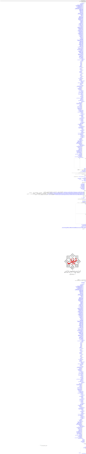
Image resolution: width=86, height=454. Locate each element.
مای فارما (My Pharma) (80, 48)
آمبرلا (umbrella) (81, 10)
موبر (82, 129)
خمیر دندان (82, 114)
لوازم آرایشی (82, 183)
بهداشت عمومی (82, 185)
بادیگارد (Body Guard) (80, 18)
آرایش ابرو (82, 67)
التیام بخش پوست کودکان (79, 143)
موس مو (83, 189)
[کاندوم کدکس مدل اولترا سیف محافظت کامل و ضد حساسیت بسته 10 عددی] (75, 192)
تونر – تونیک (81, 81)
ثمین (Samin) (81, 25)
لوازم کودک (81, 137)
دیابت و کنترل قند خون (79, 151)
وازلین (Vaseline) (81, 58)
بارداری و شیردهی (80, 147)
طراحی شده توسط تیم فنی (67, 278)
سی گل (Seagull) (81, 317)
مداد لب (81, 75)
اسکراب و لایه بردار (81, 92)
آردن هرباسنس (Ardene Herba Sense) (79, 8)
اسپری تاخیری (81, 130)
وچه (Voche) (81, 55)
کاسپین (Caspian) (81, 324)
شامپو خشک (80, 102)
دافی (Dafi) (82, 26)
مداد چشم (80, 72)
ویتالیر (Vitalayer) (81, 56)
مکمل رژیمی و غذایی (82, 187)
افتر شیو (82, 128)
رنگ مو (81, 77)
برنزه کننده (82, 98)
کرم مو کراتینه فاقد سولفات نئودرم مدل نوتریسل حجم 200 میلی (62, 194)
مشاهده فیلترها (84, 201)
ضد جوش (82, 91)
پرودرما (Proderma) (81, 23)
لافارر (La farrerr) (81, 46)
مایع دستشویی (81, 136)
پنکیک (81, 64)
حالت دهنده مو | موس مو (80, 59)
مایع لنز (82, 60)
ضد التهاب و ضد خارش (79, 103)
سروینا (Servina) (81, 34)
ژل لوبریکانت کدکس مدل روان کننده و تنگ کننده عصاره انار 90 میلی (61, 193)
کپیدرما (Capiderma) (81, 44)
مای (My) (82, 47)
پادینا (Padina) (81, 21)
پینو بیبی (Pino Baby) (81, 24)
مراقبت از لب (81, 83)
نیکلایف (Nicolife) (81, 52)
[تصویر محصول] (81, 223)
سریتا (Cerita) (81, 35)
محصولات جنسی (82, 184)
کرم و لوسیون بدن (81, 119)
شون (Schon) (81, 37)
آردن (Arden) (81, 4)
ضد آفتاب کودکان (80, 141)
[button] (83, 224)
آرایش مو (82, 76)
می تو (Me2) (81, 331)
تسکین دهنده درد (80, 149)
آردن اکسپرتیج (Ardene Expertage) (79, 5)
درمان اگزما (81, 99)
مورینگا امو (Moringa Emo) (80, 49)
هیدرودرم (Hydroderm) (80, 54)
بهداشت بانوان (81, 123)
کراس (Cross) (81, 45)
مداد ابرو (81, 69)
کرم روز (82, 95)
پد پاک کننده (80, 66)
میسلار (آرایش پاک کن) (79, 86)
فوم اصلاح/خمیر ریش (80, 127)
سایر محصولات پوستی (80, 100)
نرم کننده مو (81, 113)
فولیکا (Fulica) (81, 39)
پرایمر (81, 61)
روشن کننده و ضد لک (80, 375)
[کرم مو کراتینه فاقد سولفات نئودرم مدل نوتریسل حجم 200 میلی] (76, 194)
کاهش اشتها (80, 154)
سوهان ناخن (80, 361)
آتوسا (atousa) (81, 3)
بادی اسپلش (81, 133)
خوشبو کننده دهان (81, 115)
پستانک (81, 419)
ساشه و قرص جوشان (80, 157)
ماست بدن (82, 85)
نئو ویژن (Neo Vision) (80, 51)
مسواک (82, 116)
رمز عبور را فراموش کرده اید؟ (82, 176)
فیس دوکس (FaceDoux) (80, 40)
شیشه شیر (80, 139)
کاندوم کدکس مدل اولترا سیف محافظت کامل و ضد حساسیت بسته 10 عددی (58, 192)
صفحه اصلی (81, 237)
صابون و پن (80, 368)
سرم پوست (81, 90)
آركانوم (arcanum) (81, 9)
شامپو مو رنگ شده (80, 108)
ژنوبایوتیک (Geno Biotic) (80, 31)
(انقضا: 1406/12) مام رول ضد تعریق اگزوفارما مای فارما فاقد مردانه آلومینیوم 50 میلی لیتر (74, 227)
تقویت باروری (80, 148)
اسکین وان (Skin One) (80, 13)
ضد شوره (81, 104)
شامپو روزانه (80, 105)
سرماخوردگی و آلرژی (79, 433)
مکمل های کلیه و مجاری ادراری (78, 156)
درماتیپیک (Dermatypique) (80, 27)
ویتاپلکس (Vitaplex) (81, 57)
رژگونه (81, 65)
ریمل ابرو (81, 68)
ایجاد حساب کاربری (82, 171)
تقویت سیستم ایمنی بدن (79, 150)
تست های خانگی (81, 144)
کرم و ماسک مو (81, 111)
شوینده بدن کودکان (79, 140)
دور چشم (82, 93)
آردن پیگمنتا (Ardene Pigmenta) (79, 6)
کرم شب (82, 97)
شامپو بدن (82, 120)
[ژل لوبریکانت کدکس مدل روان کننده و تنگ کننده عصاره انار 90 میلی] (76, 193)
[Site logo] (83, 167)
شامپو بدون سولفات (79, 106)
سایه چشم (80, 71)
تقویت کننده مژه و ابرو (80, 110)
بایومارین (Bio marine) (80, 19)
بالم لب (81, 74)
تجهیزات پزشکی (82, 188)
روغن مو (82, 112)
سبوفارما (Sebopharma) (80, 33)
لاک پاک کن (80, 79)
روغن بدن (82, 121)
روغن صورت (81, 96)
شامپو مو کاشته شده (79, 107)
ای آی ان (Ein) (81, 11)
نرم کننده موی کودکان (79, 142)
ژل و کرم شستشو (80, 88)
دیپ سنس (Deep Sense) (80, 30)
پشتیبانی (85, 168)
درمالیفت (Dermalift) (80, 28)
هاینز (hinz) (82, 53)
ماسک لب (80, 84)
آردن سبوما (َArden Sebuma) (80, 7)
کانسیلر (81, 63)
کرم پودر (81, 62)
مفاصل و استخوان (80, 155)
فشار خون (80, 153)
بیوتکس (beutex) (81, 20)
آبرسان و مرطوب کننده (80, 82)
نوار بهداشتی (80, 125)
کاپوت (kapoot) (81, 41)
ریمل (81, 70)
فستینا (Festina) (81, 38)
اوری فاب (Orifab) (81, 16)
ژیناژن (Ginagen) (81, 32)
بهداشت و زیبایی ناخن (80, 78)
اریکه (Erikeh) (81, 12)
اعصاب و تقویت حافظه (79, 146)
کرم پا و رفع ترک (81, 118)
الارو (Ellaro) (81, 14)
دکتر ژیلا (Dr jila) (81, 310)
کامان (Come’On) (81, 42)
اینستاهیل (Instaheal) (81, 17)
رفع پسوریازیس (80, 109)
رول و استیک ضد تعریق (80, 134)
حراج (83, 197)
